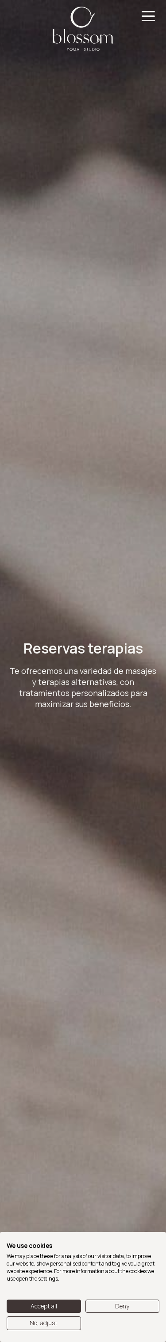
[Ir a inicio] (83, 29)
